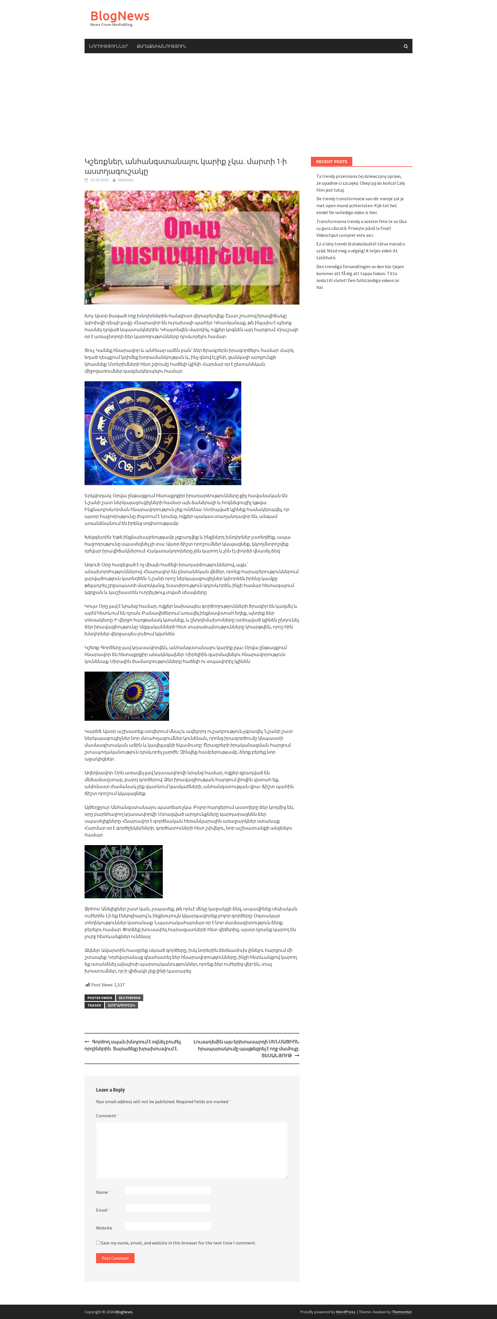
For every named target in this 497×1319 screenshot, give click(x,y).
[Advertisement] (248, 105)
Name (103, 1192)
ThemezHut (402, 1311)
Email (103, 1210)
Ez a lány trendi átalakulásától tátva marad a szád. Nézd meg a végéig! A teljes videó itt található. (360, 250)
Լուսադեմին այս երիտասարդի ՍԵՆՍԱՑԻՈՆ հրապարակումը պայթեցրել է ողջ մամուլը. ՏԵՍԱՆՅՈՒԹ (246, 1048)
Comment (107, 1115)
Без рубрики (129, 998)
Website (104, 1228)
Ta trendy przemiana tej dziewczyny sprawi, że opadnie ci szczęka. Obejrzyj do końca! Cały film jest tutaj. (360, 183)
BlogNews (120, 15)
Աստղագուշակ (121, 1005)
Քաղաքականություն (161, 46)
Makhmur (126, 179)
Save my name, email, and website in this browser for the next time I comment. (178, 1243)
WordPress (345, 1311)
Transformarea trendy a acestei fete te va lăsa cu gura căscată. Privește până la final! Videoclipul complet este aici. (361, 228)
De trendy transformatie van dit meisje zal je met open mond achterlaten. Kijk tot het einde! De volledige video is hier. (360, 205)
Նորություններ (108, 46)
